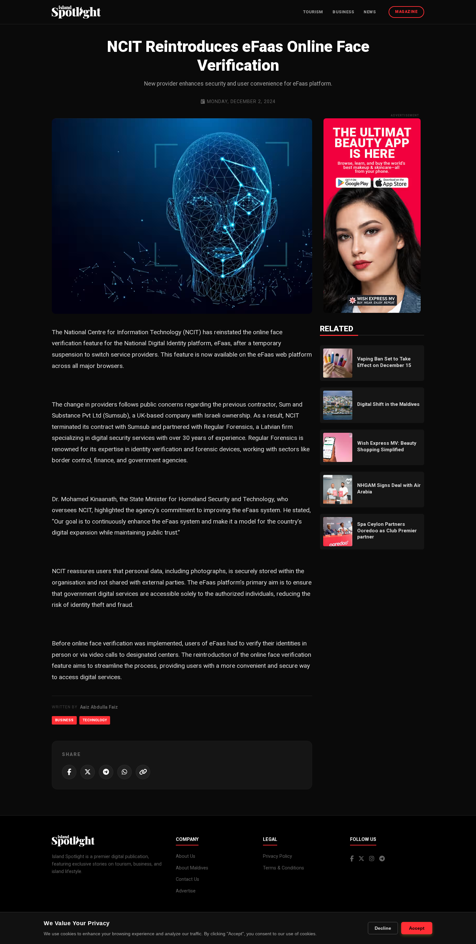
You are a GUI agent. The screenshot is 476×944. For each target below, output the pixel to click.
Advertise (186, 891)
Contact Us (187, 879)
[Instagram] (371, 859)
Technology (95, 720)
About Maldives (192, 868)
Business (343, 11)
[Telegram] (382, 859)
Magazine (406, 11)
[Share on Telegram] (106, 772)
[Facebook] (352, 859)
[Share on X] (87, 772)
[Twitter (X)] (361, 859)
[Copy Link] (143, 772)
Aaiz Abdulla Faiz (99, 707)
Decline (383, 928)
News (370, 11)
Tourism (313, 11)
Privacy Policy (277, 856)
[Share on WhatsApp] (124, 772)
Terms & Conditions (283, 868)
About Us (185, 856)
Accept (417, 928)
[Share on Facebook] (69, 772)
